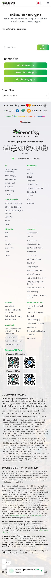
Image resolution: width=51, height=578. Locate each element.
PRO (6, 240)
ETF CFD (30, 196)
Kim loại (30, 173)
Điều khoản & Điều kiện (36, 331)
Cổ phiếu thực (33, 192)
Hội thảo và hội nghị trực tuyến (13, 311)
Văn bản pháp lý (33, 320)
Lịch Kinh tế (31, 255)
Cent (7, 251)
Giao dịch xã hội (33, 244)
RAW (6, 236)
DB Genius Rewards (12, 344)
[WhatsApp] (13, 158)
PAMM (7, 220)
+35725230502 (24, 158)
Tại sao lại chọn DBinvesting (11, 170)
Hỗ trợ (36, 158)
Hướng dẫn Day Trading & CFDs (36, 296)
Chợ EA (30, 236)
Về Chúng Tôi (10, 179)
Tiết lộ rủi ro (31, 327)
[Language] (38, 3)
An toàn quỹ (10, 183)
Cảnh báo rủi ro (36, 516)
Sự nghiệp (9, 187)
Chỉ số (29, 177)
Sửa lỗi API (31, 263)
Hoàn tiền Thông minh (14, 341)
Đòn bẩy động (32, 291)
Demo (7, 255)
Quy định (8, 194)
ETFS (29, 199)
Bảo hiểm (31, 335)
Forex (29, 169)
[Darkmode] (43, 3)
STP (6, 233)
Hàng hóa (31, 181)
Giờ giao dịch (32, 267)
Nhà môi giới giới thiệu (14, 203)
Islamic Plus (9, 248)
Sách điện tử (10, 306)
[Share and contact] (4, 567)
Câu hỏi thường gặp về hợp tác (14, 212)
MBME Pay (9, 217)
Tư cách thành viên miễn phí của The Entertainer (13, 331)
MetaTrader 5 (32, 233)
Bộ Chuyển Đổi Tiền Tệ (36, 288)
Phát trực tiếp (10, 320)
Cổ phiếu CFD (32, 184)
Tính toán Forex (33, 274)
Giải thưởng (9, 190)
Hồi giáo (8, 244)
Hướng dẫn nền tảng (13, 316)
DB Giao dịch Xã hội (35, 248)
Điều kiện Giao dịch (34, 270)
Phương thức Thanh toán (35, 307)
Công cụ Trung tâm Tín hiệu (35, 283)
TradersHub (31, 251)
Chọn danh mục (10, 96)
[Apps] (4, 561)
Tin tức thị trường (34, 259)
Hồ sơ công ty (10, 175)
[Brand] (8, 3)
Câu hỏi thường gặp (35, 312)
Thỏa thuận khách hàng (19, 516)
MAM (7, 224)
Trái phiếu (31, 203)
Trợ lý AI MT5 (32, 240)
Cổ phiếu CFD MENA (35, 188)
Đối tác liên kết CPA (13, 207)
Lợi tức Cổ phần (11, 337)
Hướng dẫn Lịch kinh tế (36, 278)
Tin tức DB (31, 338)
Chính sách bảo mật (35, 323)
